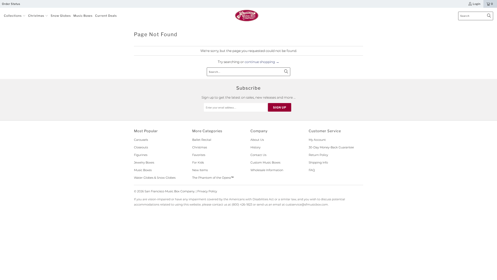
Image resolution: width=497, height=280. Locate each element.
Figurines (140, 155)
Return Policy (318, 155)
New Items (200, 170)
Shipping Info (318, 162)
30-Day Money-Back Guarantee (331, 147)
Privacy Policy (207, 191)
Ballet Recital (201, 140)
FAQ (312, 170)
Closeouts (141, 147)
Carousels (141, 140)
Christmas (199, 147)
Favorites (198, 155)
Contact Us (258, 155)
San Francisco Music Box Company (169, 191)
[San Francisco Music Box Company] (246, 16)
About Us (257, 140)
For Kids (198, 162)
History (255, 147)
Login (476, 3)
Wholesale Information (266, 170)
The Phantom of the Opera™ (213, 177)
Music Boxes (143, 170)
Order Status (11, 3)
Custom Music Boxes (265, 162)
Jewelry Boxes (144, 162)
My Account (317, 140)
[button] (15, 16)
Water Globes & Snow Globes (155, 177)
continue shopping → (262, 62)
